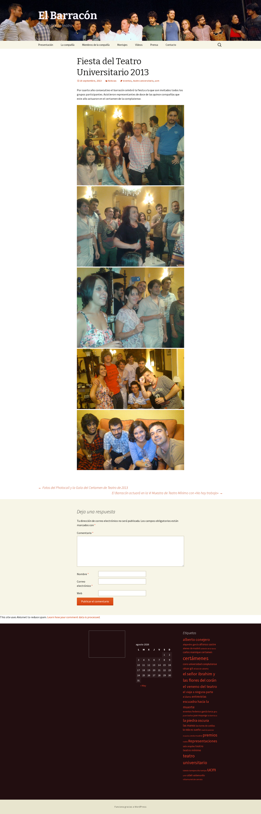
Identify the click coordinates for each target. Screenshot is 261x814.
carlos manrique (192, 652)
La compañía (67, 44)
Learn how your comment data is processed (73, 617)
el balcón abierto (201, 668)
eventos (127, 80)
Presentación (45, 44)
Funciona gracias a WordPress (130, 806)
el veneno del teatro (200, 686)
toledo (186, 770)
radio (185, 741)
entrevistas (199, 697)
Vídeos (139, 44)
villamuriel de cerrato (192, 779)
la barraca (212, 715)
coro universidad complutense (200, 664)
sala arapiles (189, 746)
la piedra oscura (196, 720)
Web (79, 593)
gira (215, 711)
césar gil (188, 668)
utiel (189, 775)
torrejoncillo (194, 770)
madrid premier (207, 730)
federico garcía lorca (202, 711)
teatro (199, 746)
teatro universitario (143, 80)
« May (143, 685)
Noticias (112, 80)
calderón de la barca (208, 648)
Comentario (85, 533)
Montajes (122, 44)
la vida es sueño (192, 729)
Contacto (171, 44)
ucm (157, 80)
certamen (206, 652)
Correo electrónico (85, 583)
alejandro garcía (191, 644)
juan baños (188, 715)
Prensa (154, 44)
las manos (189, 725)
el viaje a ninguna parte (198, 692)
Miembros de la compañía (96, 44)
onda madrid (196, 735)
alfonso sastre (207, 644)
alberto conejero (196, 639)
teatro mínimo (192, 750)
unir (185, 775)
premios (210, 735)
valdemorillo (199, 775)
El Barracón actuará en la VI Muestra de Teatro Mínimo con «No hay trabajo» (167, 493)
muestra (186, 736)
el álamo (187, 696)
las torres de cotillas (205, 725)
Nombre (83, 574)
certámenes (195, 658)
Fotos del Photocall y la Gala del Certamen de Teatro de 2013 (83, 487)
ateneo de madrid (191, 648)
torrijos (203, 770)
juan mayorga (200, 715)
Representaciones (202, 741)
